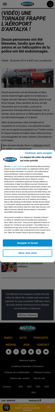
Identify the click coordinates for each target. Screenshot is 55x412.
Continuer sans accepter (38, 153)
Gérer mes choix (27, 253)
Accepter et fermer (27, 243)
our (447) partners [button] (17, 166)
